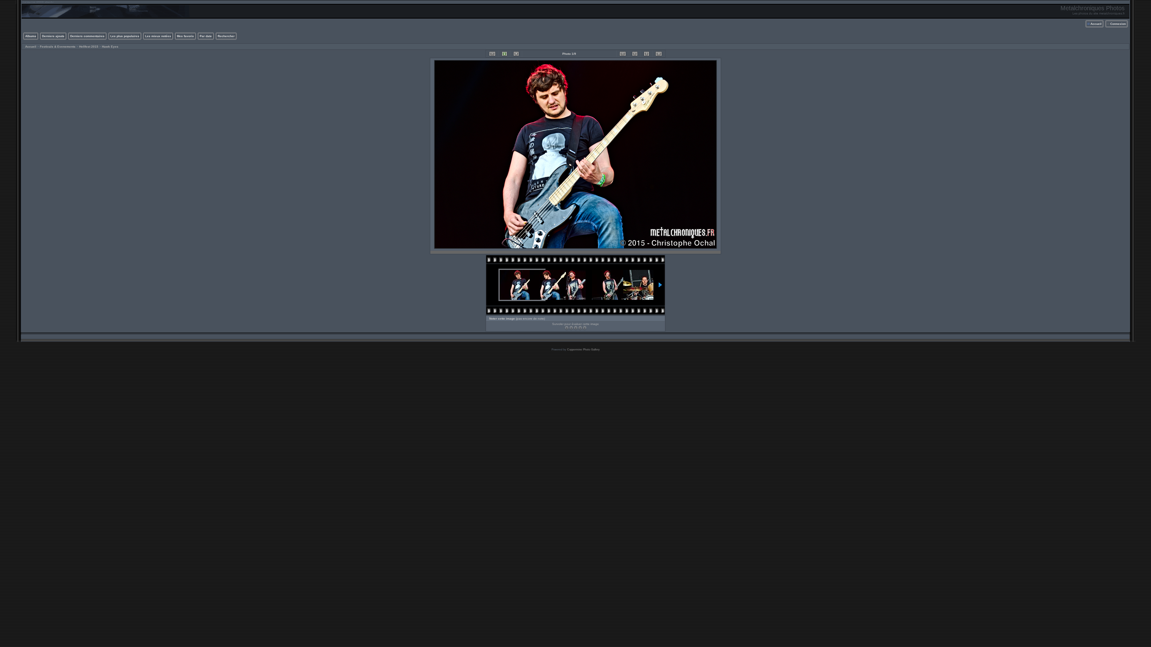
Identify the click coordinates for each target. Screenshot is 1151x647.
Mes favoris (185, 36)
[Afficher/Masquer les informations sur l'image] (504, 54)
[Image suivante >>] (646, 54)
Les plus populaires (124, 36)
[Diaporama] (516, 54)
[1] (566, 328)
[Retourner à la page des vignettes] (492, 54)
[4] (580, 328)
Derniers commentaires (87, 36)
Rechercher (226, 36)
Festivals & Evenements (58, 46)
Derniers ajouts (53, 36)
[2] (571, 328)
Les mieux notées (158, 36)
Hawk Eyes (110, 46)
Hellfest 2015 (88, 46)
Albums (30, 36)
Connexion (1118, 23)
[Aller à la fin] (659, 54)
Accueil (1096, 23)
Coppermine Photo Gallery (583, 349)
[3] (575, 328)
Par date (206, 36)
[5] (584, 328)
